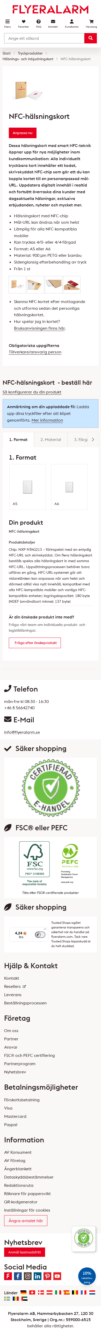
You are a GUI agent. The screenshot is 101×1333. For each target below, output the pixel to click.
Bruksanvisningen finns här (39, 328)
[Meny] (45, 930)
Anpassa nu (22, 132)
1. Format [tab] (18, 439)
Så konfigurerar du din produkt (32, 391)
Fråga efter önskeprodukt (36, 642)
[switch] (40, 935)
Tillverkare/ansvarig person (35, 351)
